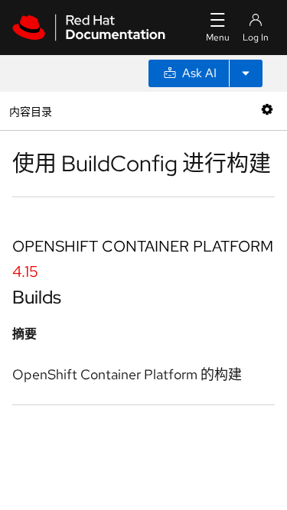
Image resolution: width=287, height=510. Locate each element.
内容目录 (30, 110)
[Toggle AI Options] (246, 73)
